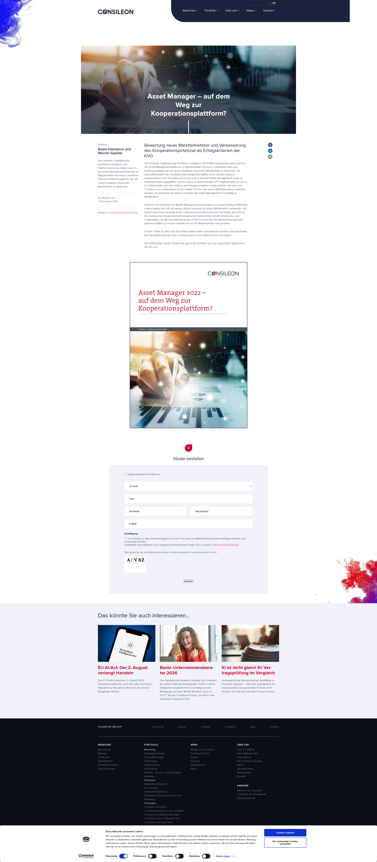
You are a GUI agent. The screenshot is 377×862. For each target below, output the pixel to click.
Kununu (182, 726)
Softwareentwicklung (155, 791)
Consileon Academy (155, 807)
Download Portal (200, 753)
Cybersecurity (152, 764)
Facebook (158, 726)
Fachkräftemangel (154, 757)
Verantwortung (245, 768)
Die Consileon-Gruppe (249, 761)
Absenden (188, 581)
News (250, 10)
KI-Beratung (150, 768)
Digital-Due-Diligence (156, 784)
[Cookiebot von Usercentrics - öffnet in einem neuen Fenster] (86, 856)
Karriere (268, 10)
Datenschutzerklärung (225, 544)
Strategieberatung (154, 753)
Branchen (189, 10)
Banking (133, 212)
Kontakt (241, 776)
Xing (252, 726)
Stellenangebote (246, 798)
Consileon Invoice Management (161, 818)
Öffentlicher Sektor (108, 764)
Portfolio (210, 10)
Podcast (195, 761)
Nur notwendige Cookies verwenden (285, 842)
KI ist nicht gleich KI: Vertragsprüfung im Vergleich (248, 670)
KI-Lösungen (151, 787)
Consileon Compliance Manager (162, 814)
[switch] (152, 856)
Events (194, 757)
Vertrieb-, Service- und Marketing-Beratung (163, 774)
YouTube (274, 726)
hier (156, 247)
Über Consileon (245, 749)
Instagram (230, 726)
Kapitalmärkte (105, 761)
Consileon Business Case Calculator (164, 810)
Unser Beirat (244, 757)
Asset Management (119, 212)
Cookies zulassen (285, 832)
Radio (194, 768)
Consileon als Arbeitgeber (251, 794)
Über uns (231, 10)
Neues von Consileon (203, 749)
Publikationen (198, 764)
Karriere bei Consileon (249, 790)
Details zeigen (223, 856)
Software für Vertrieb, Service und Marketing (163, 797)
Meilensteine (244, 772)
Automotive (104, 749)
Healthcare (104, 757)
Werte (240, 764)
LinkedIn (205, 726)
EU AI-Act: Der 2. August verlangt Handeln (123, 670)
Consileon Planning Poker (158, 822)
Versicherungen (106, 768)
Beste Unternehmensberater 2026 (187, 670)
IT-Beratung (150, 761)
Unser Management (247, 753)
